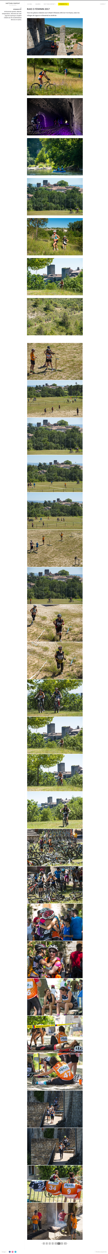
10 (56, 1243)
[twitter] (15, 1252)
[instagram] (13, 1252)
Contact (103, 4)
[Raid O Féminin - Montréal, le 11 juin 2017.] (55, 361)
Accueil (29, 4)
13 (65, 1243)
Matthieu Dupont (49, 4)
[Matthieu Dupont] (12, 3)
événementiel (63, 4)
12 (61, 1243)
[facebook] (10, 1252)
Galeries (37, 4)
